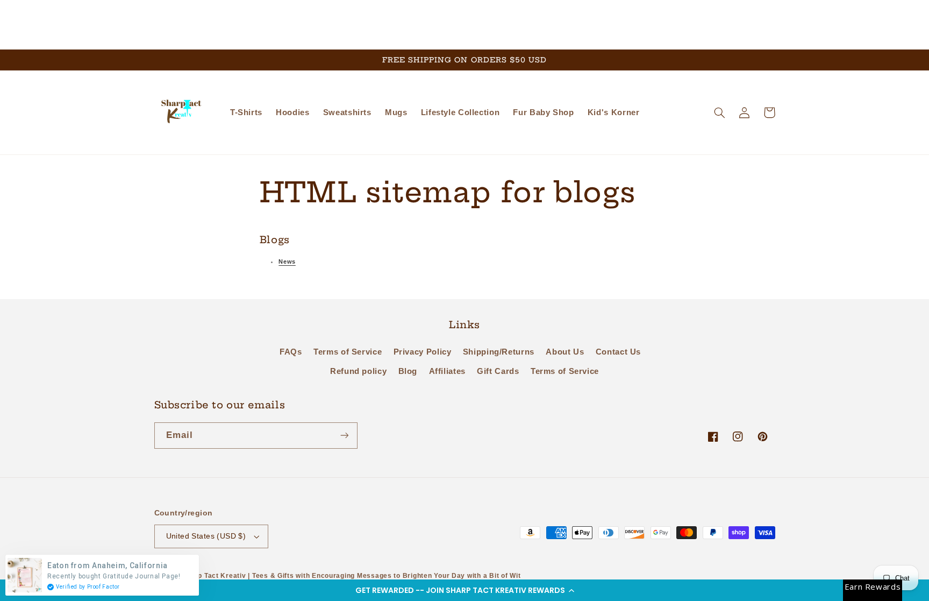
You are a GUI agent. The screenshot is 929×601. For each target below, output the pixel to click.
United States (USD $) (206, 536)
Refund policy (358, 371)
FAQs (291, 352)
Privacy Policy (423, 352)
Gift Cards (498, 371)
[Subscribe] (344, 435)
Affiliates (447, 371)
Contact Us (618, 352)
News (287, 261)
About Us (565, 352)
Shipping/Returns (498, 352)
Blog (408, 371)
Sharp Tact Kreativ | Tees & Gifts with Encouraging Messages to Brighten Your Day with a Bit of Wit (351, 575)
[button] (464, 590)
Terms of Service (347, 352)
